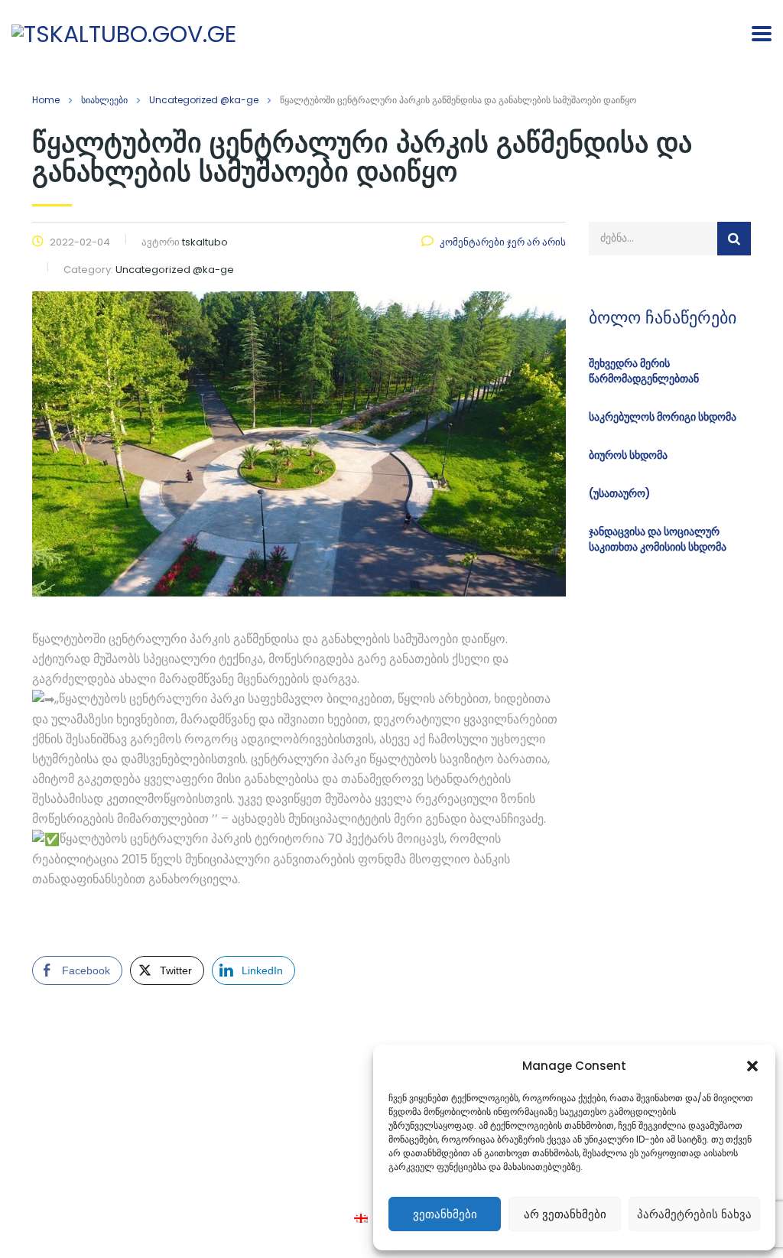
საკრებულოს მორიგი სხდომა (662, 416)
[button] (752, 1066)
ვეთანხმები (445, 1214)
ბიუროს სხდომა (628, 455)
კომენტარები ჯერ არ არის (503, 242)
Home (46, 99)
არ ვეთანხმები (565, 1214)
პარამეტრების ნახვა (694, 1214)
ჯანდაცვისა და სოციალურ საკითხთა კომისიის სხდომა (657, 539)
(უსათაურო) (620, 493)
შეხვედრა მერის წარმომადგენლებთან (644, 371)
